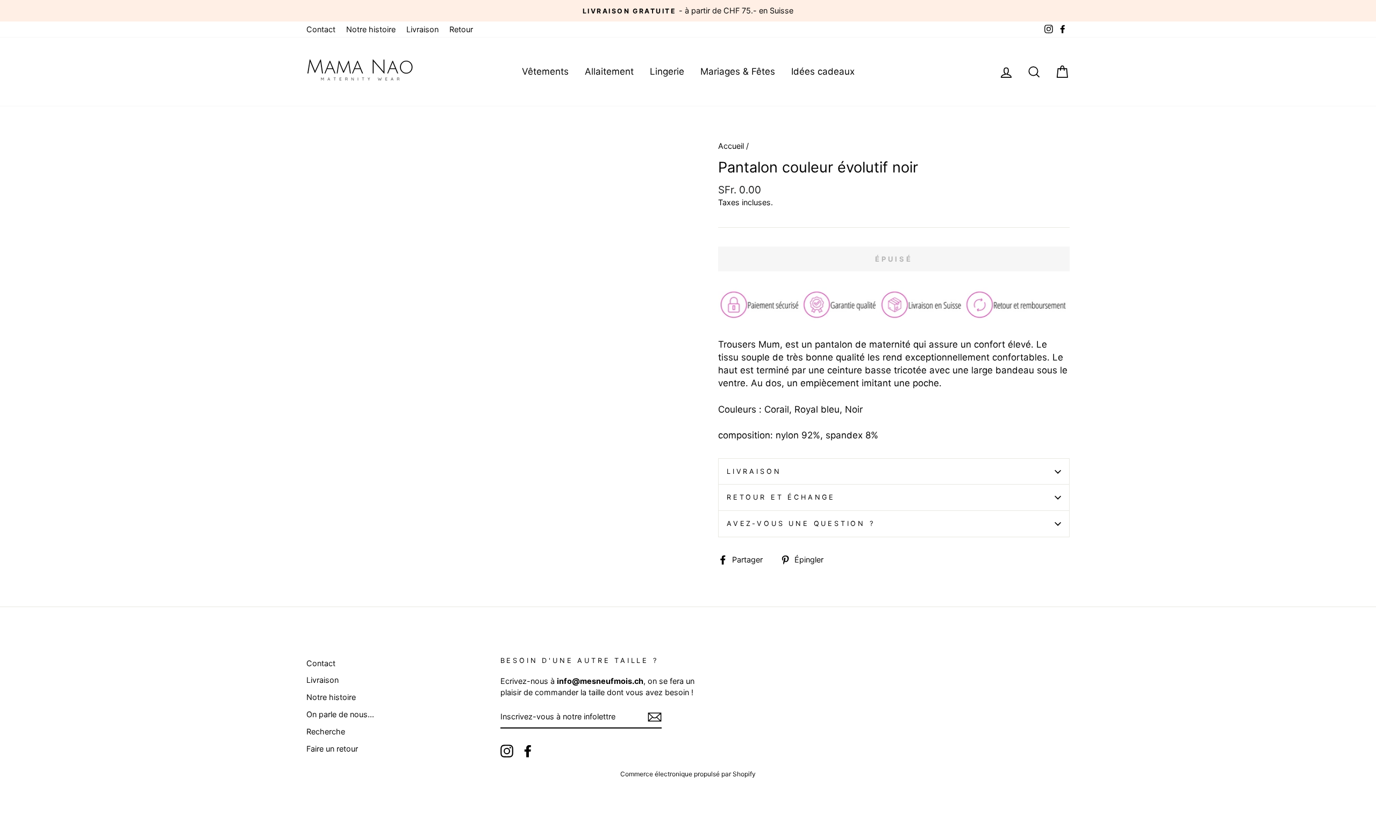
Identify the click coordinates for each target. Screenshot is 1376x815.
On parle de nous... (340, 714)
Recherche (325, 731)
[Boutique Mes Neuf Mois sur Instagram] (506, 751)
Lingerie (667, 71)
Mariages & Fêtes (737, 71)
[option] (688, 10)
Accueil (731, 145)
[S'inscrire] (655, 717)
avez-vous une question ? (801, 524)
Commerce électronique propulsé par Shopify (688, 774)
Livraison (422, 29)
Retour (461, 29)
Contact (320, 29)
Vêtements (545, 71)
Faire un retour (332, 748)
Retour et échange (781, 497)
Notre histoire (371, 29)
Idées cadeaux (823, 71)
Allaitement (609, 71)
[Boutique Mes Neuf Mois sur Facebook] (527, 751)
